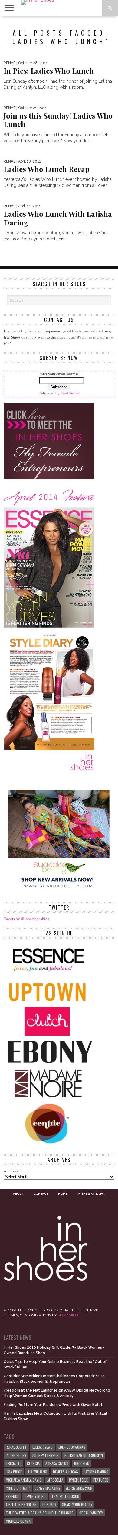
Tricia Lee (13, 1463)
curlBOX (49, 1504)
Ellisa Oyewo (42, 1447)
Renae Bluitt (16, 1447)
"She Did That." (18, 1488)
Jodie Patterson (45, 1455)
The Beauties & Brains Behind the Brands (40, 1512)
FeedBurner (70, 393)
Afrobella (55, 1479)
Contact (41, 1193)
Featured (100, 1479)
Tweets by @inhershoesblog (27, 918)
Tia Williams (37, 1471)
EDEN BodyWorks (71, 1447)
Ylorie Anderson (79, 1488)
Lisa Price (14, 1471)
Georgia (33, 1463)
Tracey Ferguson (65, 1496)
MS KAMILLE (68, 1315)
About (18, 1193)
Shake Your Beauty (77, 1504)
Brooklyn (81, 1463)
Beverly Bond (35, 1496)
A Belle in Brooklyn (21, 1504)
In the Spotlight (91, 1193)
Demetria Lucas (65, 1471)
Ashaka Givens (56, 1463)
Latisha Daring (96, 1471)
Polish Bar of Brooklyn (83, 1455)
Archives (11, 1171)
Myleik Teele (78, 1479)
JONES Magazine (47, 1488)
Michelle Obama (18, 1520)
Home (62, 1193)
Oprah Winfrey (91, 1512)
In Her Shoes (16, 1455)
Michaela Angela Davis (23, 1479)
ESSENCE (12, 1496)
